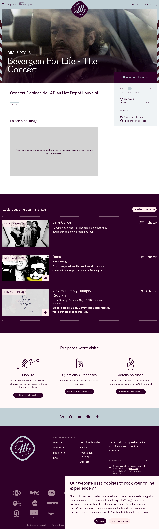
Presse (84, 447)
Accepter (100, 520)
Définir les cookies (119, 520)
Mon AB (135, 4)
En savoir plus (141, 512)
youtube (79, 416)
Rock (15, 105)
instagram (62, 416)
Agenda (12, 4)
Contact (84, 461)
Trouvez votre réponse (78, 391)
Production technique (86, 454)
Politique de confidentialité (37, 525)
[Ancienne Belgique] (79, 9)
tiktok (97, 416)
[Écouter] (45, 278)
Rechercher (156, 5)
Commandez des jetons (129, 391)
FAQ (55, 457)
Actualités (59, 447)
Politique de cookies (59, 525)
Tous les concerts (143, 209)
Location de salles (90, 442)
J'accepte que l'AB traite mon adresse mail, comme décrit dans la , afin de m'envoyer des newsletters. (129, 470)
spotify (88, 416)
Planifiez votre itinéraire (26, 395)
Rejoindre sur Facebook (135, 120)
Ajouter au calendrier (134, 117)
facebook (70, 416)
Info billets (59, 452)
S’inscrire (146, 460)
